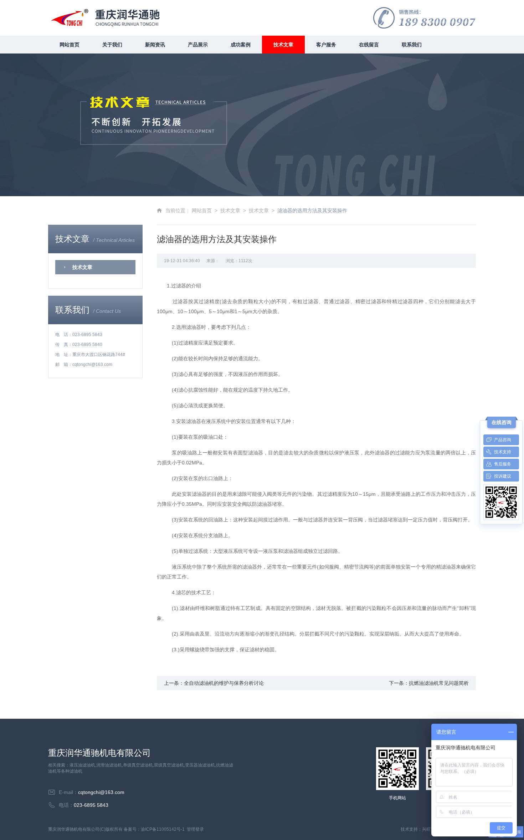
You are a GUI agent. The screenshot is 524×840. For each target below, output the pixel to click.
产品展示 (198, 44)
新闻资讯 (155, 44)
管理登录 (195, 829)
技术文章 (283, 44)
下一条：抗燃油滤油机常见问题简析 (429, 683)
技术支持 (502, 451)
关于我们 (112, 44)
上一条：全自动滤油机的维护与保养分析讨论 (214, 683)
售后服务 (502, 464)
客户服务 (326, 44)
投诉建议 (502, 476)
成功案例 (241, 44)
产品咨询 (502, 439)
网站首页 (69, 44)
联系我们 (412, 44)
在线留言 (369, 44)
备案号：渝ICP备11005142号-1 (154, 829)
